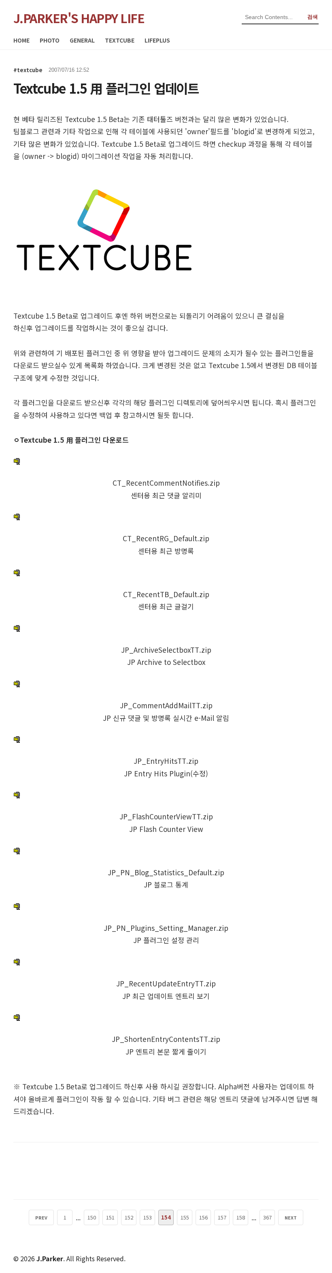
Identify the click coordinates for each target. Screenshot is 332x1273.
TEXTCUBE (119, 40)
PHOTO (50, 40)
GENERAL (82, 40)
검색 (312, 17)
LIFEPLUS (157, 40)
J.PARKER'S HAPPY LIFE (79, 18)
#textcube (28, 70)
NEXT (291, 1217)
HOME (21, 40)
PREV (41, 1217)
